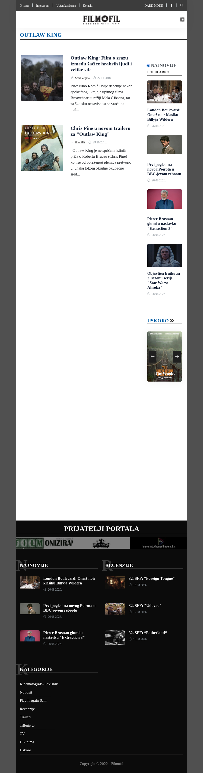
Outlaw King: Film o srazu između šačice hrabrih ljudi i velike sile (101, 63)
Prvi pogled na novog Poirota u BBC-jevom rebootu (164, 169)
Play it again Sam (33, 700)
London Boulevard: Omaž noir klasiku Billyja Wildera (163, 114)
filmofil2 (80, 142)
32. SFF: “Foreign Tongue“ (152, 578)
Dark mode (154, 5)
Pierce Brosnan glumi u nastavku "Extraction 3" (161, 223)
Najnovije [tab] (164, 65)
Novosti (26, 692)
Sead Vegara (82, 78)
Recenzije (119, 565)
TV (22, 733)
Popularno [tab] (158, 72)
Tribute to (27, 725)
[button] (182, 20)
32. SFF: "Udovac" (145, 605)
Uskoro (158, 320)
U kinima (27, 742)
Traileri (25, 717)
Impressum (42, 5)
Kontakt (87, 5)
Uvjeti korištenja (66, 5)
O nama (24, 5)
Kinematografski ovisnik (39, 684)
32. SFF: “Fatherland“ (148, 633)
